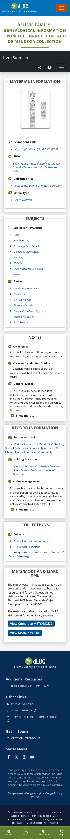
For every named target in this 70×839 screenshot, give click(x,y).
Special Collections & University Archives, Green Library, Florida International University (36, 470)
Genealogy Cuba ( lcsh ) (26, 246)
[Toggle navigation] (61, 8)
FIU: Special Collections (27, 547)
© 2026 (35, 819)
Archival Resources (24, 316)
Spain (17, 274)
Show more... (25, 415)
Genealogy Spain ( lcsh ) (26, 251)
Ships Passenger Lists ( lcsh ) (29, 268)
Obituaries (19, 294)
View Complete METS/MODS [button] (31, 623)
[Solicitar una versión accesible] (50, 67)
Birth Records (21, 322)
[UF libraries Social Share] (39, 67)
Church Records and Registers (30, 311)
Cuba (16, 235)
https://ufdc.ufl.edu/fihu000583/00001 (36, 149)
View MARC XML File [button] (25, 633)
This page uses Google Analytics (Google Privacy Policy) (35, 795)
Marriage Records (23, 305)
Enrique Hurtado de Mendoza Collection (37, 185)
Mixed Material (23, 200)
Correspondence (22, 299)
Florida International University (31, 541)
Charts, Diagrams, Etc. (26, 288)
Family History (21, 240)
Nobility (18, 263)
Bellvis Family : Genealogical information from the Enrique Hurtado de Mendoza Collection (36, 167)
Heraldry (18, 257)
